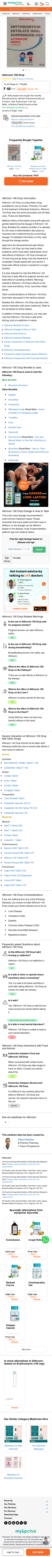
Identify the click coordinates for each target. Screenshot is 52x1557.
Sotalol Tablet (11, 785)
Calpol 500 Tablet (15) (15, 870)
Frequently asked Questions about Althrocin (25, 354)
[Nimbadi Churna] (14, 1270)
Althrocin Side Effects (15, 333)
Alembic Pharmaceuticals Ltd (31, 98)
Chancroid (13, 432)
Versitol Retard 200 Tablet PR (19, 853)
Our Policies (10, 1504)
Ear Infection (14, 437)
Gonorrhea (13, 399)
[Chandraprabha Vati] (37, 1270)
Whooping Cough (16, 409)
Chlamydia (13, 460)
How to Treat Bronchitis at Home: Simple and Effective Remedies (28, 452)
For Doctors (9, 1511)
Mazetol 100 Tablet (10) (16, 858)
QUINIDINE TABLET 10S (16, 768)
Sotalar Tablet (11, 776)
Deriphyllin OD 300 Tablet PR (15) (20, 808)
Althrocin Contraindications (17, 350)
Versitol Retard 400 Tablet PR (19, 862)
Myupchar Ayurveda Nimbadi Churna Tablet (38, 167)
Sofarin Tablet (11, 835)
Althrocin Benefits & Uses (16, 325)
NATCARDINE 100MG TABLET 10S (21, 763)
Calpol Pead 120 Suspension (18, 875)
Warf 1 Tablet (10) (13, 830)
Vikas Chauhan (26, 1139)
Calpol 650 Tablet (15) (15, 885)
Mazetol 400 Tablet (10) (16, 848)
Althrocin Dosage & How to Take (20, 329)
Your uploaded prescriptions (23, 126)
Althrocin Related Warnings (17, 337)
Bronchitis (13, 448)
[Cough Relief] (37, 1227)
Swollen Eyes (14, 427)
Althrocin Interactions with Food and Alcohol (26, 358)
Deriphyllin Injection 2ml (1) (17, 803)
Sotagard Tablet (12, 790)
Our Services (10, 1507)
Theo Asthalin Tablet (14, 798)
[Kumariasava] (14, 1227)
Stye (10, 422)
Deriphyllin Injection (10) (16, 813)
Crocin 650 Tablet (13, 880)
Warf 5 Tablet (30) (13, 825)
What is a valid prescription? (22, 119)
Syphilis (12, 395)
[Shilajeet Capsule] (14, 1312)
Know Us (8, 1501)
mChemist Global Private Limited (22, 104)
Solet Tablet (10, 780)
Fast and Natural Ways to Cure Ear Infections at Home (27, 440)
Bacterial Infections (18, 385)
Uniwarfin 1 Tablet (13, 840)
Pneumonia (13, 404)
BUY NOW (38, 1552)
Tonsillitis (13, 417)
